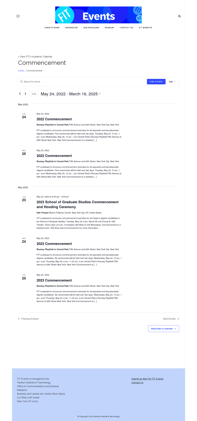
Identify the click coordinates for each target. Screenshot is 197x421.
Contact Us (126, 28)
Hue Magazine (91, 28)
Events (21, 71)
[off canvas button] (18, 16)
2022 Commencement (54, 118)
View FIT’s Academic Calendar (35, 56)
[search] (179, 16)
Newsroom (71, 28)
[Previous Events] (19, 93)
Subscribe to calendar (162, 328)
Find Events (156, 82)
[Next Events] (25, 93)
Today (34, 93)
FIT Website (145, 28)
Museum (109, 28)
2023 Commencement (54, 243)
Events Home (52, 28)
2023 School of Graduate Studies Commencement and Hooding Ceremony (78, 204)
